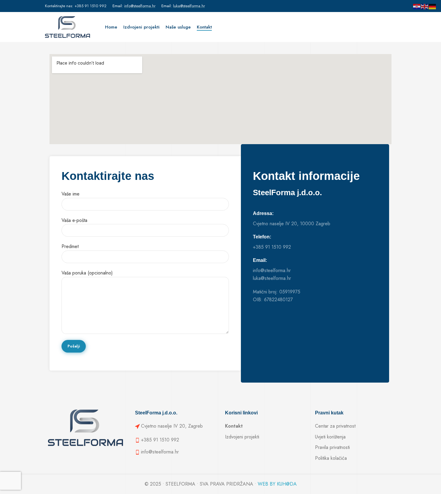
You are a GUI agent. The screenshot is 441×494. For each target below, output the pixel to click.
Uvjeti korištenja (330, 436)
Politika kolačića (331, 458)
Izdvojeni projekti (242, 436)
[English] (425, 6)
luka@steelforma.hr (189, 6)
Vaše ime (71, 193)
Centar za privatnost (335, 426)
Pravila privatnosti (332, 447)
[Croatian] (417, 6)
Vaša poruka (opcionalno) (87, 272)
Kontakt (234, 426)
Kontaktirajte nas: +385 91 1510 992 (75, 6)
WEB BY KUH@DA (277, 483)
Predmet (70, 246)
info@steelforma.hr (139, 6)
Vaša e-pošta (74, 220)
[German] (432, 6)
